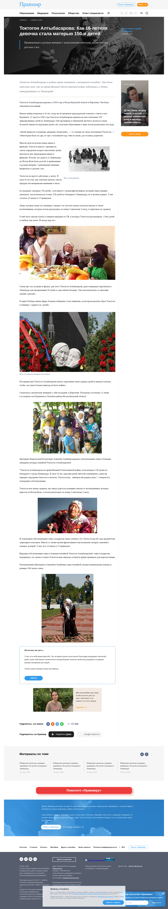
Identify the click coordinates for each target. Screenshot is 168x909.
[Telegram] (135, 13)
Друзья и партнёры (68, 847)
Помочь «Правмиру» (126, 4)
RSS (123, 847)
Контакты (43, 847)
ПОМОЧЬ (33, 678)
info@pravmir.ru (57, 868)
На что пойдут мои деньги (72, 827)
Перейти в (63, 734)
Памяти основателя (64, 859)
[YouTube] (131, 13)
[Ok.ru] (126, 13)
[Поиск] (146, 13)
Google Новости (91, 734)
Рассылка (23, 847)
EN (141, 13)
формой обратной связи (71, 878)
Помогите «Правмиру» (84, 790)
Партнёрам (54, 847)
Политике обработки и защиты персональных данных (90, 894)
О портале (33, 847)
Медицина (42, 13)
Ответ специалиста (92, 13)
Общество (73, 13)
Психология (58, 13)
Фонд (141, 4)
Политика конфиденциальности (105, 847)
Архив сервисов (84, 847)
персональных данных (105, 896)
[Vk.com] (122, 13)
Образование (27, 13)
